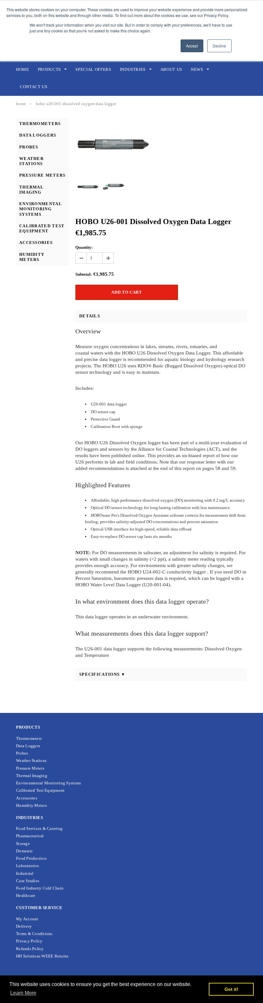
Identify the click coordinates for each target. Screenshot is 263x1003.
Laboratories (27, 865)
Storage (23, 843)
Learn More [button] (23, 993)
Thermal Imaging (31, 190)
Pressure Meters (42, 175)
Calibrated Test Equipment (42, 228)
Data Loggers (37, 135)
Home (21, 103)
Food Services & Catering (39, 828)
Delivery (24, 926)
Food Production (31, 858)
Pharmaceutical (30, 835)
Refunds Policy (30, 948)
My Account (27, 918)
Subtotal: (83, 274)
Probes (28, 147)
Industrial (25, 873)
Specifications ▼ (102, 674)
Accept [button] (192, 45)
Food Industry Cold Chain (40, 888)
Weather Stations (31, 161)
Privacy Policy (29, 941)
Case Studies (27, 880)
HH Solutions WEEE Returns (42, 956)
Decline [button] (219, 45)
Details (89, 315)
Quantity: (84, 247)
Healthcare (26, 895)
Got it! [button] (231, 989)
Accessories (36, 242)
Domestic (24, 850)
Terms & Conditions (34, 933)
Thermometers (40, 123)
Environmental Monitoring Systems (40, 209)
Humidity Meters (31, 257)
